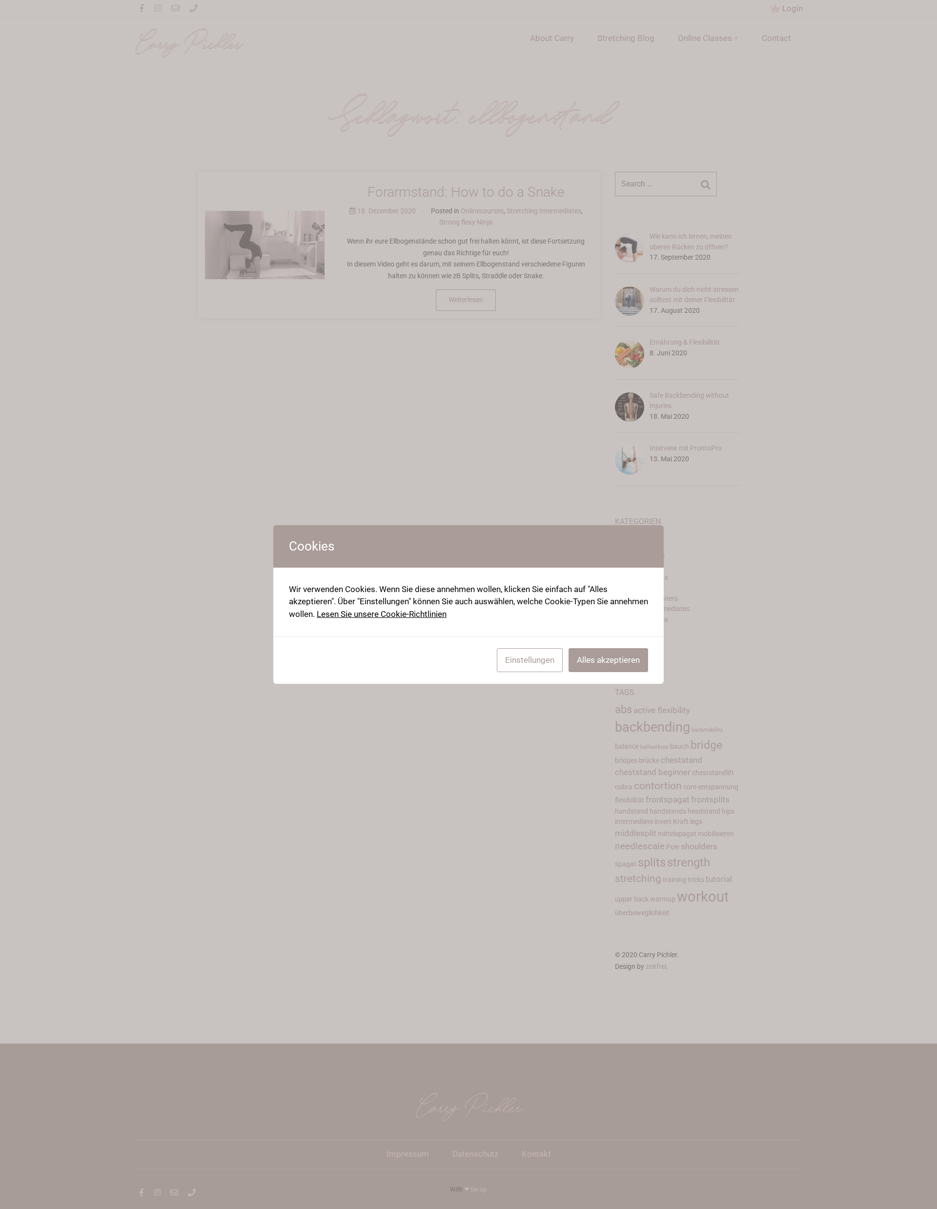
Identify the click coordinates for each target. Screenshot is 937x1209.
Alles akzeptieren (608, 660)
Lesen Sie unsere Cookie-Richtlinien (382, 614)
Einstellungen (529, 660)
